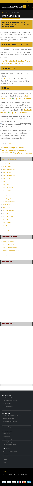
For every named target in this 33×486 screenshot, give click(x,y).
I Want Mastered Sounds (9, 241)
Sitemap (5, 459)
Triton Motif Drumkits (8, 193)
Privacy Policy (6, 409)
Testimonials (6, 253)
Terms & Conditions (8, 406)
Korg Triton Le (6, 213)
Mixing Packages (7, 436)
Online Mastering (7, 439)
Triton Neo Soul (7, 196)
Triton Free (6, 184)
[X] (30, 1)
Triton (4, 228)
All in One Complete (8, 424)
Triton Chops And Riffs (9, 169)
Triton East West (7, 181)
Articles (5, 462)
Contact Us (6, 256)
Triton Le (5, 225)
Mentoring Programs (8, 427)
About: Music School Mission (10, 421)
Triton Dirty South (7, 172)
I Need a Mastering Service (10, 247)
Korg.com (7, 78)
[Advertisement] (16, 293)
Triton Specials (7, 166)
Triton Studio (6, 231)
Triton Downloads (7, 207)
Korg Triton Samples (9, 159)
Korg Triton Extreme (8, 210)
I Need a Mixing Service (9, 244)
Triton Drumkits (7, 178)
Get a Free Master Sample (9, 444)
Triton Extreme (7, 222)
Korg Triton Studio (8, 216)
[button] (24, 6)
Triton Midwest (7, 190)
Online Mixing (6, 433)
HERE (9, 143)
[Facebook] (27, 1)
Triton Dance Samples (9, 175)
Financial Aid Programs (8, 418)
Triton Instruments (8, 187)
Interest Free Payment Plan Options (12, 415)
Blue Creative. (20, 474)
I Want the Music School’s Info (11, 250)
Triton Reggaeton (7, 199)
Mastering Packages (8, 442)
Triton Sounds (6, 164)
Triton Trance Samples (9, 202)
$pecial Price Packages (8, 398)
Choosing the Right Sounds (10, 400)
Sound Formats (7, 403)
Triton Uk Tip (6, 204)
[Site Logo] (12, 7)
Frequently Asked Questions (10, 451)
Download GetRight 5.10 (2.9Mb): (13, 148)
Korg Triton (6, 219)
